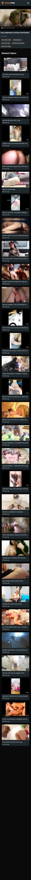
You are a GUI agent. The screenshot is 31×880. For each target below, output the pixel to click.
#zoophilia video (6, 40)
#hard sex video (6, 46)
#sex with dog (6, 43)
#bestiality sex (17, 40)
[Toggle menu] (28, 3)
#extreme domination (18, 43)
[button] (15, 67)
